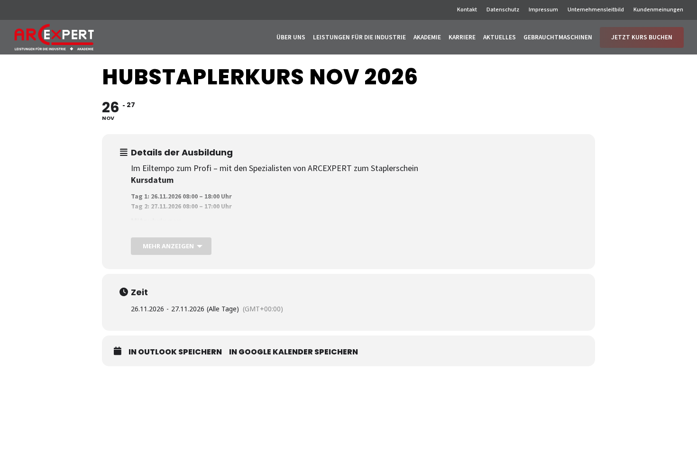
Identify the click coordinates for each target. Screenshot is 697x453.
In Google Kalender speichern (293, 352)
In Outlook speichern (175, 352)
